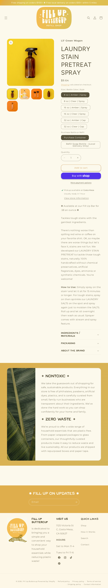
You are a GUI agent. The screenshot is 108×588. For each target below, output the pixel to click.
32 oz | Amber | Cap (75, 120)
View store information (76, 198)
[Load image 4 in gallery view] (48, 94)
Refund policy (64, 581)
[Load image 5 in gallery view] (12, 106)
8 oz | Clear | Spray (74, 101)
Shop (83, 525)
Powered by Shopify (46, 581)
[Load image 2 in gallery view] (24, 94)
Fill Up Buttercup (30, 581)
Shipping (65, 85)
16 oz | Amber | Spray (75, 107)
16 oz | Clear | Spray (75, 114)
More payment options (81, 183)
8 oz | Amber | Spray (75, 95)
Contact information (92, 584)
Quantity (65, 152)
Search (84, 538)
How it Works (88, 532)
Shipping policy (74, 584)
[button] (6, 18)
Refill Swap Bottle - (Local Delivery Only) (80, 145)
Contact (85, 544)
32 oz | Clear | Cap (74, 126)
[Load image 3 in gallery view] (36, 94)
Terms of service (94, 581)
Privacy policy (78, 581)
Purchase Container (75, 137)
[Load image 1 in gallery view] (12, 94)
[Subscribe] (76, 502)
